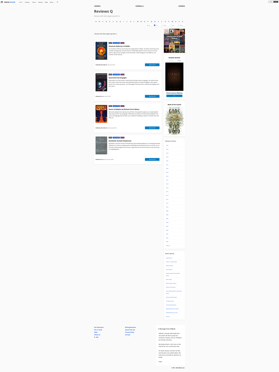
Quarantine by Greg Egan (118, 78)
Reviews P (98, 5)
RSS (97, 337)
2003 (167, 226)
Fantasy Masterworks (171, 305)
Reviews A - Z (140, 5)
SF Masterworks (170, 301)
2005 (167, 218)
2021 (167, 164)
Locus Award (169, 269)
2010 (167, 207)
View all (168, 245)
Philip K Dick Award (170, 287)
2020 (167, 168)
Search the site (130, 330)
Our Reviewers (99, 327)
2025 (167, 149)
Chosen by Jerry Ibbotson (174, 93)
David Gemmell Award (171, 297)
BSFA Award (169, 279)
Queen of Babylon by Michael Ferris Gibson (124, 109)
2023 (167, 157)
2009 (167, 211)
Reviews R (182, 5)
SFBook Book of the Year (172, 312)
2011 (167, 203)
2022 (167, 161)
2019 (167, 172)
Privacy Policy (129, 332)
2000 (167, 238)
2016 (167, 184)
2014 (167, 191)
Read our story (174, 40)
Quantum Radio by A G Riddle (119, 46)
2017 (167, 180)
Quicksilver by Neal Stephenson (120, 141)
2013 (167, 195)
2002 (167, 230)
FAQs (95, 332)
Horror (34, 2)
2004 (167, 222)
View (174, 95)
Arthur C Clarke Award (171, 261)
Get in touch (98, 330)
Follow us (97, 335)
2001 (167, 234)
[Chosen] (174, 90)
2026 (167, 145)
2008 (167, 214)
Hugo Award (169, 258)
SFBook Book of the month (172, 308)
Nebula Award (169, 265)
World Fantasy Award (171, 283)
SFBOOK (9, 2)
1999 (167, 241)
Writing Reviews (130, 327)
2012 (167, 199)
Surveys (127, 335)
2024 (167, 153)
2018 (167, 176)
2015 (167, 187)
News (46, 2)
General (40, 2)
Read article (152, 65)
